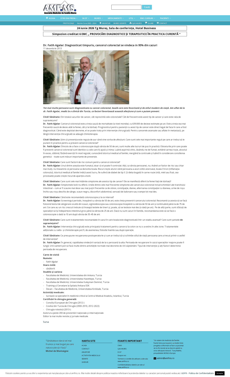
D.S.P (119, 352)
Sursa (46, 321)
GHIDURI (85, 362)
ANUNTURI (86, 352)
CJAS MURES (122, 349)
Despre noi (122, 355)
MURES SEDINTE (120, 23)
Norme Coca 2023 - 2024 (86, 23)
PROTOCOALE (68, 23)
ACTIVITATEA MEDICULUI (91, 355)
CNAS (120, 345)
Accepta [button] (220, 373)
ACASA (84, 345)
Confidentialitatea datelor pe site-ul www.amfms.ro (131, 366)
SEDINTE (85, 359)
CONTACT (85, 349)
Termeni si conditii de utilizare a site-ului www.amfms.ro (133, 360)
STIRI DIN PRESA (67, 18)
